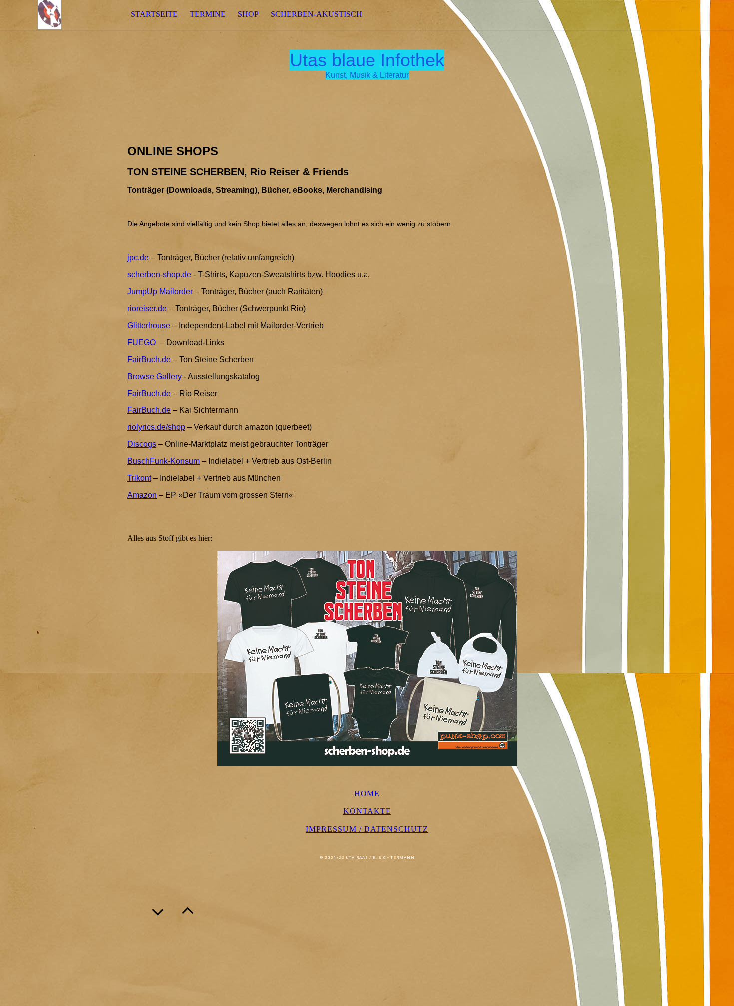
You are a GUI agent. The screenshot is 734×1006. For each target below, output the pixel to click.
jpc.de (138, 257)
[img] (50, 14)
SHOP (248, 14)
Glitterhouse (148, 325)
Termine (208, 14)
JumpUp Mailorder (160, 291)
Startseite (154, 14)
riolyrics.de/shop (156, 427)
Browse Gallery (154, 376)
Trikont (139, 478)
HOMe (367, 793)
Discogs (141, 444)
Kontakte (367, 811)
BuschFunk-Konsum (163, 461)
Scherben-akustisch (316, 14)
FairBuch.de (149, 359)
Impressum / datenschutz (367, 829)
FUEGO (141, 342)
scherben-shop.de (159, 274)
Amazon (142, 495)
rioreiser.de (147, 308)
